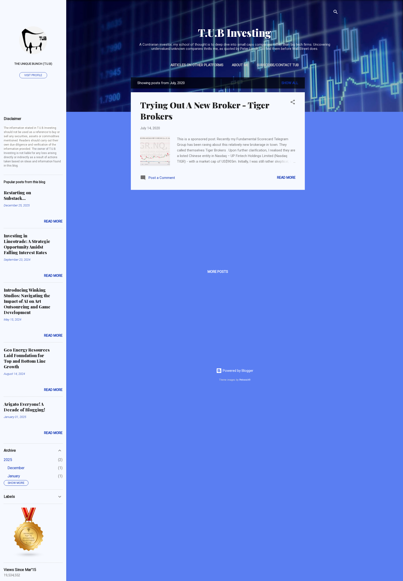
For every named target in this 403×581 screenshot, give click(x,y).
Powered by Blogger (237, 371)
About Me (240, 65)
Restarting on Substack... (17, 195)
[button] (292, 102)
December (15, 468)
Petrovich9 (244, 379)
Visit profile (33, 75)
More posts (218, 271)
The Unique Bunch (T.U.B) (33, 63)
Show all (289, 83)
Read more (286, 177)
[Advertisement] (323, 147)
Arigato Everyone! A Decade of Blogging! (24, 407)
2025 (8, 460)
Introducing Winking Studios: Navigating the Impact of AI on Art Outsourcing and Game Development (27, 301)
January (13, 476)
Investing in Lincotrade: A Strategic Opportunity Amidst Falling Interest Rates (27, 244)
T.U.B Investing (234, 32)
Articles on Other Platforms (196, 65)
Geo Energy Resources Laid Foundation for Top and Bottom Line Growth (27, 358)
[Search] (335, 13)
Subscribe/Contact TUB (278, 65)
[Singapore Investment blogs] (29, 557)
